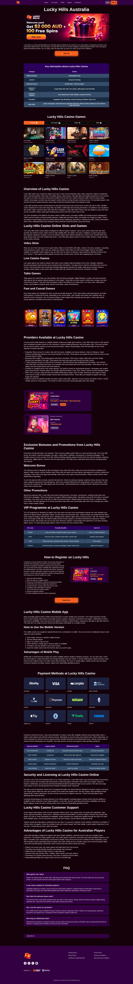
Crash (76, 122)
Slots (97, 122)
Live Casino (54, 122)
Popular (33, 122)
